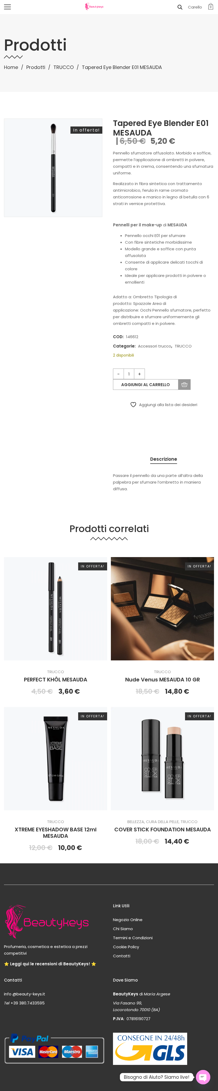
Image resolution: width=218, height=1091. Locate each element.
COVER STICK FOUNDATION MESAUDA (162, 829)
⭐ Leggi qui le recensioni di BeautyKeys (46, 964)
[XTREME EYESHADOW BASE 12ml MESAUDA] (55, 758)
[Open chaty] (203, 1077)
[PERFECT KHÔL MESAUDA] (55, 608)
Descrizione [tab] (163, 459)
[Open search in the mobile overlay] (180, 7)
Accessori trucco (154, 346)
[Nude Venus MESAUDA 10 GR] (162, 608)
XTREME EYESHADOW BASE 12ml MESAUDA (56, 833)
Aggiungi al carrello (145, 384)
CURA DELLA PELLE (162, 821)
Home (11, 67)
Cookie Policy (126, 947)
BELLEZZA (135, 821)
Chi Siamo (123, 928)
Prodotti (35, 67)
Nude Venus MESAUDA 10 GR (162, 679)
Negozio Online (127, 919)
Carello (195, 7)
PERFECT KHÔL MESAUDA (55, 679)
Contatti (121, 956)
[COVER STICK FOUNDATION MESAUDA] (162, 758)
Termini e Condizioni (133, 938)
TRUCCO (63, 67)
